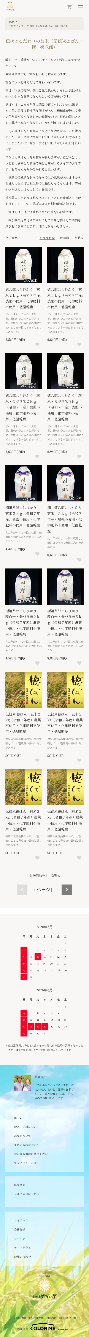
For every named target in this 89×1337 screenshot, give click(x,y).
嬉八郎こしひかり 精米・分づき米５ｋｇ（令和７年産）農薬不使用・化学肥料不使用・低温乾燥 (64, 407)
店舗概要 (19, 1185)
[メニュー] (80, 6)
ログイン (19, 1239)
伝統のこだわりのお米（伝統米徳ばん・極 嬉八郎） (40, 26)
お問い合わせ (22, 1257)
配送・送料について (26, 1127)
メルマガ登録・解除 (26, 1194)
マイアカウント (24, 1220)
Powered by (21, 1328)
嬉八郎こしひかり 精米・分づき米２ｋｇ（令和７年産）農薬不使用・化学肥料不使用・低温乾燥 (22, 407)
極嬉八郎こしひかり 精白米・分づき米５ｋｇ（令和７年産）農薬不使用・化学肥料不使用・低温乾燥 (64, 622)
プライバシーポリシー (28, 1163)
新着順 (79, 238)
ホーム (18, 1118)
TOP (11, 21)
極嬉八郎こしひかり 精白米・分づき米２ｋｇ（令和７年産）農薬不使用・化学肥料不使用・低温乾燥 (22, 622)
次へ (67, 890)
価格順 (64, 238)
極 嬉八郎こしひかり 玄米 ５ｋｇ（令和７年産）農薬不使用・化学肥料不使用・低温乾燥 (66, 519)
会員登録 (19, 1229)
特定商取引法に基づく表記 (31, 1154)
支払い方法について (26, 1145)
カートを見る (22, 1248)
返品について (22, 1136)
